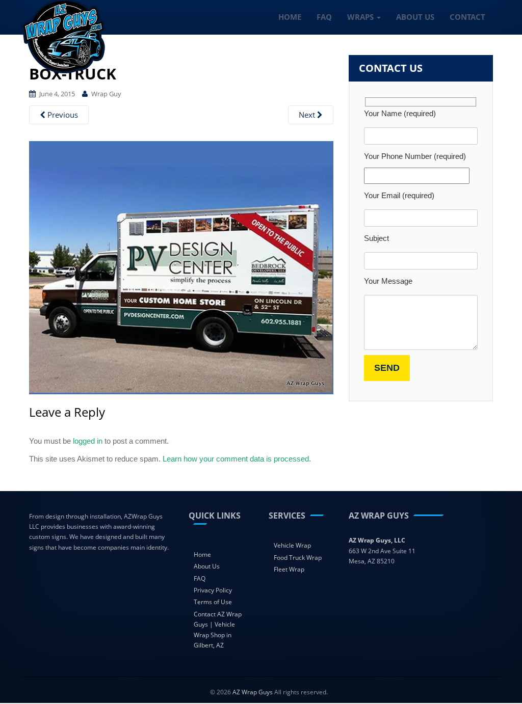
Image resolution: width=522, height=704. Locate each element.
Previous (61, 115)
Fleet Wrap (289, 569)
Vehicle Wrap (292, 545)
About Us (207, 566)
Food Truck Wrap (298, 557)
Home (202, 554)
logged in (87, 441)
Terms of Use (213, 602)
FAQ (199, 578)
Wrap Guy (106, 93)
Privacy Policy (213, 590)
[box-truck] (181, 266)
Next (308, 115)
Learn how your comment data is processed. (237, 458)
